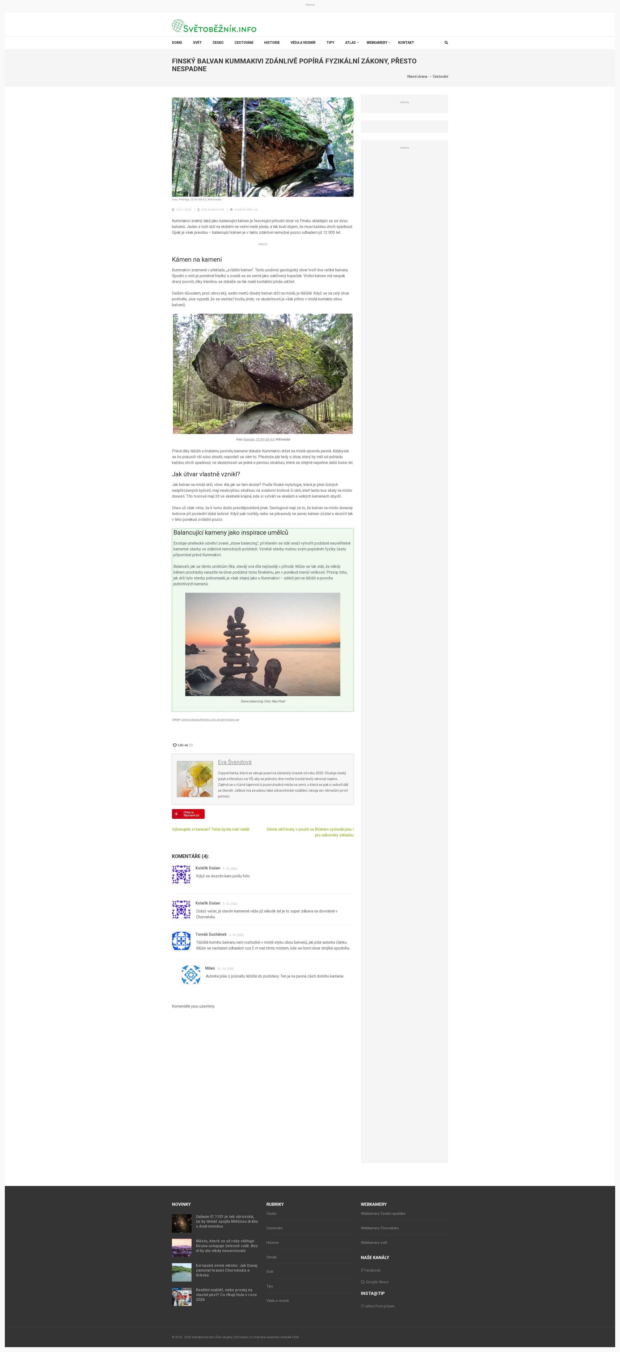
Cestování (243, 43)
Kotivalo (248, 439)
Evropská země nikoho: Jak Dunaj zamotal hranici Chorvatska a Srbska (226, 1270)
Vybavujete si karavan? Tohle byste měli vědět (210, 829)
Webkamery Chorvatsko (380, 1228)
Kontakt (406, 43)
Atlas (350, 43)
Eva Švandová (212, 209)
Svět (197, 43)
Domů (177, 43)
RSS (296, 1337)
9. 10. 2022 (230, 868)
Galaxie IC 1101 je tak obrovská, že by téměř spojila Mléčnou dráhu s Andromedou (227, 1221)
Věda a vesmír (303, 43)
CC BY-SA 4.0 (265, 439)
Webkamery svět (374, 1242)
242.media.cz (242, 1337)
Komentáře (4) (246, 209)
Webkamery (377, 43)
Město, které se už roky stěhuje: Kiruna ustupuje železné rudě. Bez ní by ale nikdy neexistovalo (227, 1246)
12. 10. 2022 (225, 969)
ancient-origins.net (228, 719)
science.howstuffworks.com (198, 719)
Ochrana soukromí (266, 1337)
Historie (272, 43)
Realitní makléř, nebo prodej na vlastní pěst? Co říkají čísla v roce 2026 (226, 1295)
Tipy (330, 43)
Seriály (271, 1257)
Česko (218, 43)
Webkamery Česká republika (383, 1213)
